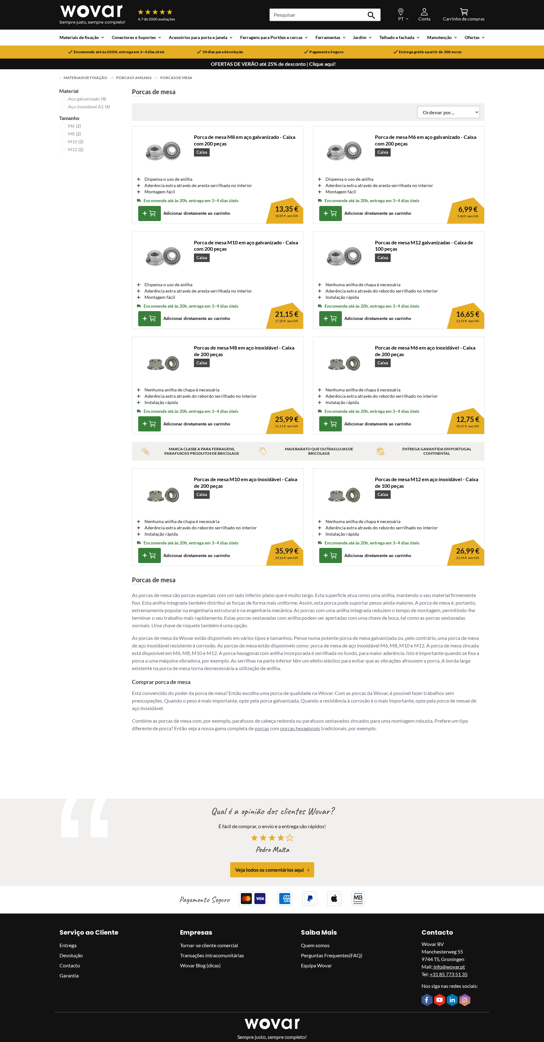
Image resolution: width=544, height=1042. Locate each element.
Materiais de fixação (85, 77)
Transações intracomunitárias (212, 955)
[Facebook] (428, 1000)
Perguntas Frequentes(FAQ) (331, 955)
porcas (262, 728)
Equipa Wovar (316, 965)
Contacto (70, 965)
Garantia (69, 975)
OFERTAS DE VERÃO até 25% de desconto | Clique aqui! (273, 64)
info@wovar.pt (449, 967)
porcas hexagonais (300, 728)
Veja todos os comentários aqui (269, 870)
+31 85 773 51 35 (449, 974)
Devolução (71, 955)
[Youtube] (440, 1000)
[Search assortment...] (372, 15)
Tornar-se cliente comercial (209, 945)
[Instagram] (465, 1000)
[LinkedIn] (453, 1000)
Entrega (68, 945)
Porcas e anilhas (133, 77)
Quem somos (315, 945)
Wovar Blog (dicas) (200, 965)
